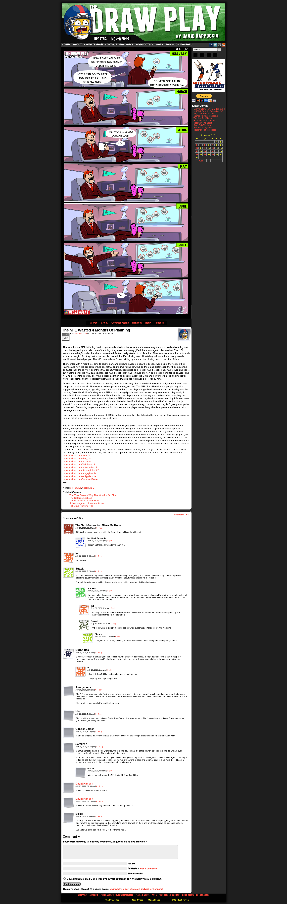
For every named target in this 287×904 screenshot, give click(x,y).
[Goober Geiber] (68, 732)
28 (213, 154)
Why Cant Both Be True (204, 113)
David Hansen (84, 783)
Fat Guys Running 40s (81, 506)
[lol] (68, 557)
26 (205, 154)
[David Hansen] (68, 792)
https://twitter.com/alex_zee (77, 458)
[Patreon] (202, 56)
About (77, 44)
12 (205, 148)
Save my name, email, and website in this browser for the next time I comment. (114, 879)
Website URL (135, 873)
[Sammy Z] (68, 748)
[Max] (68, 715)
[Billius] (68, 817)
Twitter (215, 45)
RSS (224, 45)
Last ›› (160, 323)
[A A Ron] (80, 592)
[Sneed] (84, 625)
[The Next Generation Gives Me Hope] (68, 529)
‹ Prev (104, 323)
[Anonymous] (68, 691)
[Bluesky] (195, 56)
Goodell (85, 488)
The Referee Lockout (80, 498)
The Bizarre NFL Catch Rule (84, 500)
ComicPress (154, 900)
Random (137, 323)
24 (197, 154)
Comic (66, 44)
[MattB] (80, 772)
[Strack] (68, 572)
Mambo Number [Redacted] (205, 116)
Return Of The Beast (202, 123)
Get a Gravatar (148, 868)
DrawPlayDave (80, 333)
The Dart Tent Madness (203, 118)
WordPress (137, 900)
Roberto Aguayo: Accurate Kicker (86, 503)
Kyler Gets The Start (202, 125)
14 (213, 148)
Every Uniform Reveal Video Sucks (209, 109)
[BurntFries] (68, 654)
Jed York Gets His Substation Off (208, 111)
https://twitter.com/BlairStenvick (79, 464)
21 (213, 151)
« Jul (201, 160)
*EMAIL (142, 868)
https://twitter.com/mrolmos (77, 461)
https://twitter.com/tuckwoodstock (80, 467)
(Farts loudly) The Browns (205, 120)
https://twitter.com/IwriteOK (77, 455)
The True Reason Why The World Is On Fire (92, 495)
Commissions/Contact (100, 44)
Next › (149, 323)
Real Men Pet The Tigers (204, 130)
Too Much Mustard (179, 44)
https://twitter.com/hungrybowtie (79, 473)
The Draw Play (144, 22)
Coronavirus (75, 488)
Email (219, 45)
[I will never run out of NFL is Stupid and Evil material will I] (126, 318)
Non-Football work (149, 44)
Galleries (126, 44)
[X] (209, 56)
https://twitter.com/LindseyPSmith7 (81, 470)
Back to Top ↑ (184, 900)
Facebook (211, 45)
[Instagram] (215, 56)
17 (197, 151)
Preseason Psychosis (203, 127)
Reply (101, 528)
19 (205, 151)
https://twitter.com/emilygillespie (79, 476)
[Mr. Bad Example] (80, 542)
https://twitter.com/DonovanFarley (80, 479)
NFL (92, 488)
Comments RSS (181, 514)
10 (197, 148)
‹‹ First (92, 323)
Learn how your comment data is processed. (136, 889)
